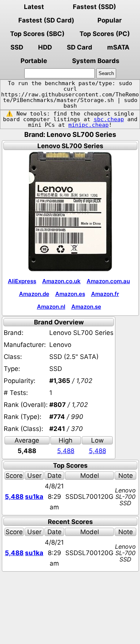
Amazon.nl (51, 306)
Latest (34, 7)
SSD (16, 47)
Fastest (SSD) (94, 7)
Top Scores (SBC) (37, 34)
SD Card (79, 47)
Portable (34, 61)
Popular (109, 20)
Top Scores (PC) (105, 34)
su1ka (34, 496)
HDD (45, 47)
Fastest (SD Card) (46, 20)
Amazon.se (86, 306)
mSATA (118, 47)
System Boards (95, 61)
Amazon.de (34, 293)
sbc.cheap (109, 119)
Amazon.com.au (108, 281)
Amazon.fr (105, 293)
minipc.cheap (88, 125)
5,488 (65, 451)
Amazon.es (70, 293)
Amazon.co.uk (61, 281)
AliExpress (22, 281)
